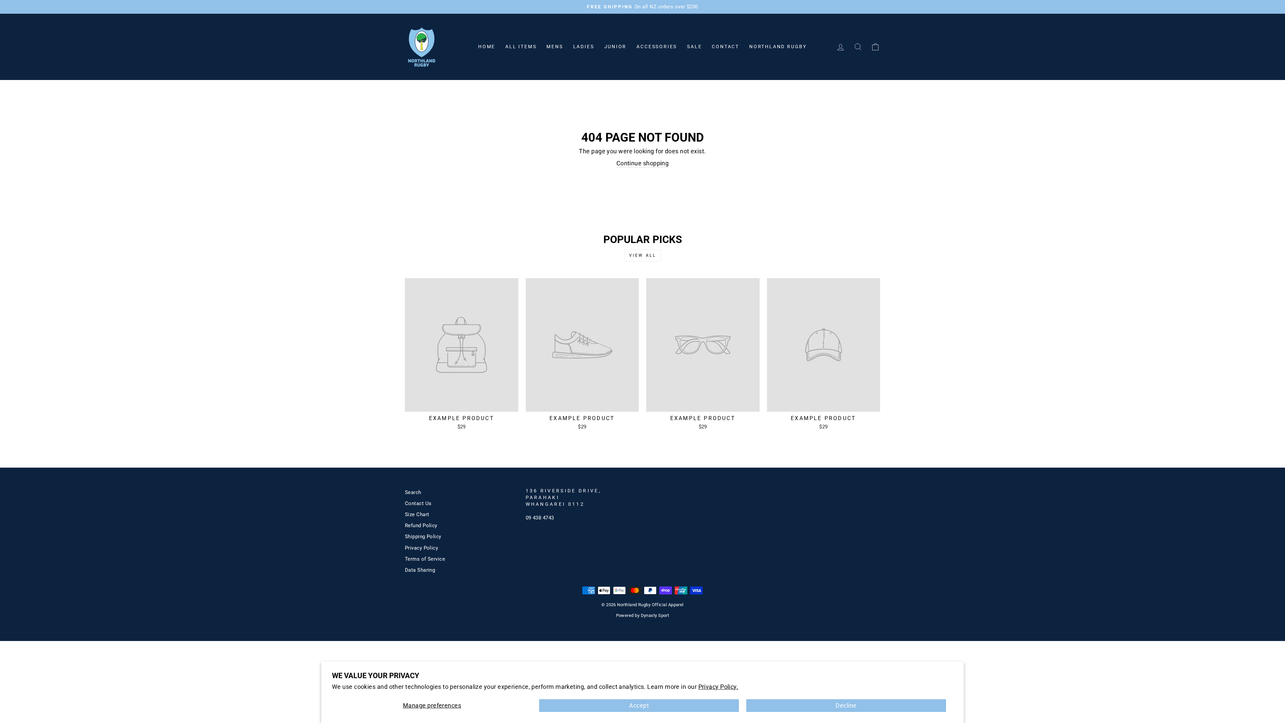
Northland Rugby (778, 46)
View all (642, 255)
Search (413, 492)
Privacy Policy (421, 548)
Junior (615, 46)
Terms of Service (425, 559)
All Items (520, 46)
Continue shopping (642, 163)
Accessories (656, 46)
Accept (639, 705)
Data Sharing (420, 570)
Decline (846, 705)
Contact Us (418, 503)
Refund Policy (421, 526)
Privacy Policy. (718, 686)
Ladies (583, 46)
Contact (725, 46)
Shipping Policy (423, 537)
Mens (554, 46)
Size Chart (417, 514)
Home (486, 46)
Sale (694, 46)
